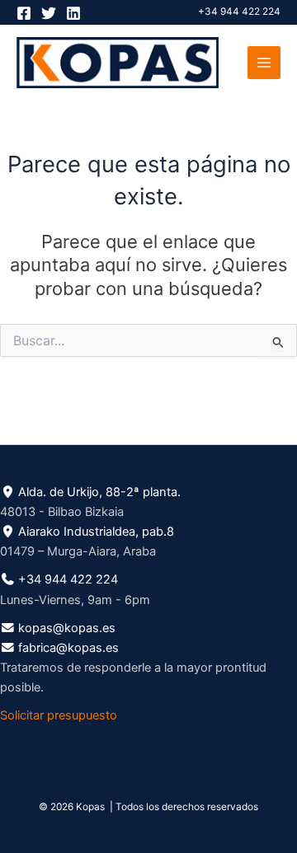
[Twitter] (48, 13)
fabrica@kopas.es (68, 647)
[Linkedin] (73, 13)
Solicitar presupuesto (58, 715)
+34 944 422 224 (239, 11)
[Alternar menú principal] (264, 62)
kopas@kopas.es (67, 628)
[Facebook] (23, 13)
